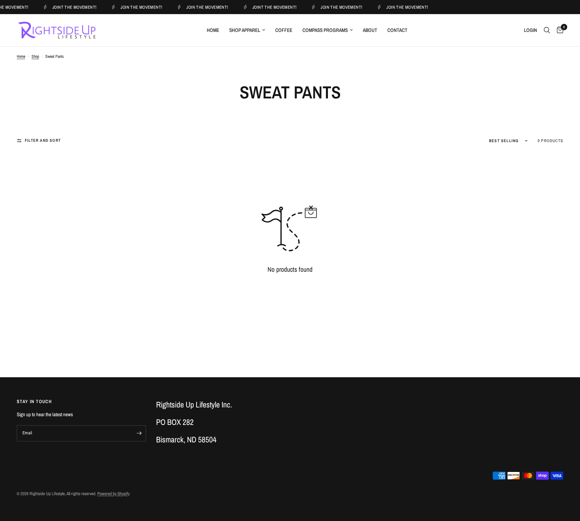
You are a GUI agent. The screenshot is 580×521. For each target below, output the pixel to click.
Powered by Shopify (113, 493)
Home (21, 56)
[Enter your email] (139, 433)
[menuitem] (213, 30)
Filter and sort (43, 140)
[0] (558, 30)
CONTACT (397, 30)
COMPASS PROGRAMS (325, 30)
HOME (213, 30)
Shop (35, 56)
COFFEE (283, 30)
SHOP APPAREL (244, 30)
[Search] (546, 30)
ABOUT (370, 30)
